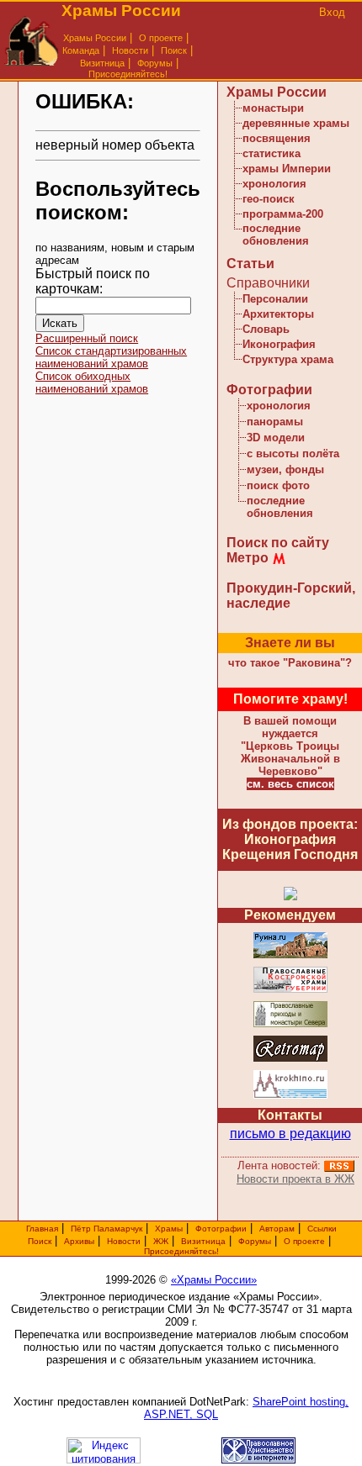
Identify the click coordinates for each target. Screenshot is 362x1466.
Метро (247, 558)
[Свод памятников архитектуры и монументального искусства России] (290, 955)
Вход (332, 12)
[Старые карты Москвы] (290, 1059)
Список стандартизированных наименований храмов (111, 357)
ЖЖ (160, 1241)
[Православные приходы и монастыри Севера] (290, 1024)
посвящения (276, 138)
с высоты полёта (293, 453)
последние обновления (275, 234)
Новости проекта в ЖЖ (295, 1179)
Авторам (277, 1228)
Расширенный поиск (86, 338)
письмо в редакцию (290, 1133)
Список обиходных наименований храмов (91, 382)
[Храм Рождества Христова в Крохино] (290, 1096)
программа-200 (282, 214)
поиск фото (278, 485)
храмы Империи (286, 168)
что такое (290, 663)
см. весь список (290, 784)
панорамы (275, 421)
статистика (271, 153)
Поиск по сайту (277, 542)
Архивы (79, 1241)
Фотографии (269, 389)
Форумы (155, 63)
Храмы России (94, 38)
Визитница (102, 63)
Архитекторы (278, 314)
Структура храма (287, 359)
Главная (42, 1228)
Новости (130, 50)
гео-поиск (268, 198)
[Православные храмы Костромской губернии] (290, 990)
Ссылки (322, 1228)
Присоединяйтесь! (128, 74)
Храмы (169, 1228)
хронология (274, 183)
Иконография (279, 344)
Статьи (250, 263)
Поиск (174, 50)
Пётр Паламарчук (106, 1228)
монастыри (273, 108)
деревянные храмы (295, 123)
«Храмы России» (214, 1280)
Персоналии (275, 299)
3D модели (276, 437)
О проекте (304, 1241)
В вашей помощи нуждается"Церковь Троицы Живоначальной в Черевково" (290, 746)
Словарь (266, 329)
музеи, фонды (285, 469)
